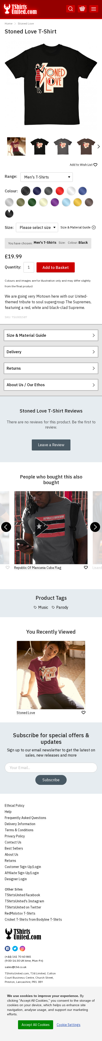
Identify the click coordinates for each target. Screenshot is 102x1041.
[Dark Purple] (54, 202)
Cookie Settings (68, 1025)
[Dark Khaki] (20, 202)
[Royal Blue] (82, 190)
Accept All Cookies (36, 1025)
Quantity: (13, 267)
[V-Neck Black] (9, 213)
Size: (9, 227)
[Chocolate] (88, 202)
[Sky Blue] (66, 202)
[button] (98, 146)
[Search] (70, 9)
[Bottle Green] (32, 202)
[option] (16, 146)
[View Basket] (82, 9)
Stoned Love (26, 23)
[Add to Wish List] (83, 712)
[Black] (25, 190)
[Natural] (43, 202)
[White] (71, 190)
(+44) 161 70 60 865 (18, 956)
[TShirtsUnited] (23, 934)
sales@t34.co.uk (15, 967)
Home (8, 23)
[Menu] (93, 9)
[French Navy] (37, 190)
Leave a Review (51, 444)
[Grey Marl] (9, 202)
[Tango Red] (59, 190)
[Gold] (77, 202)
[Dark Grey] (48, 190)
